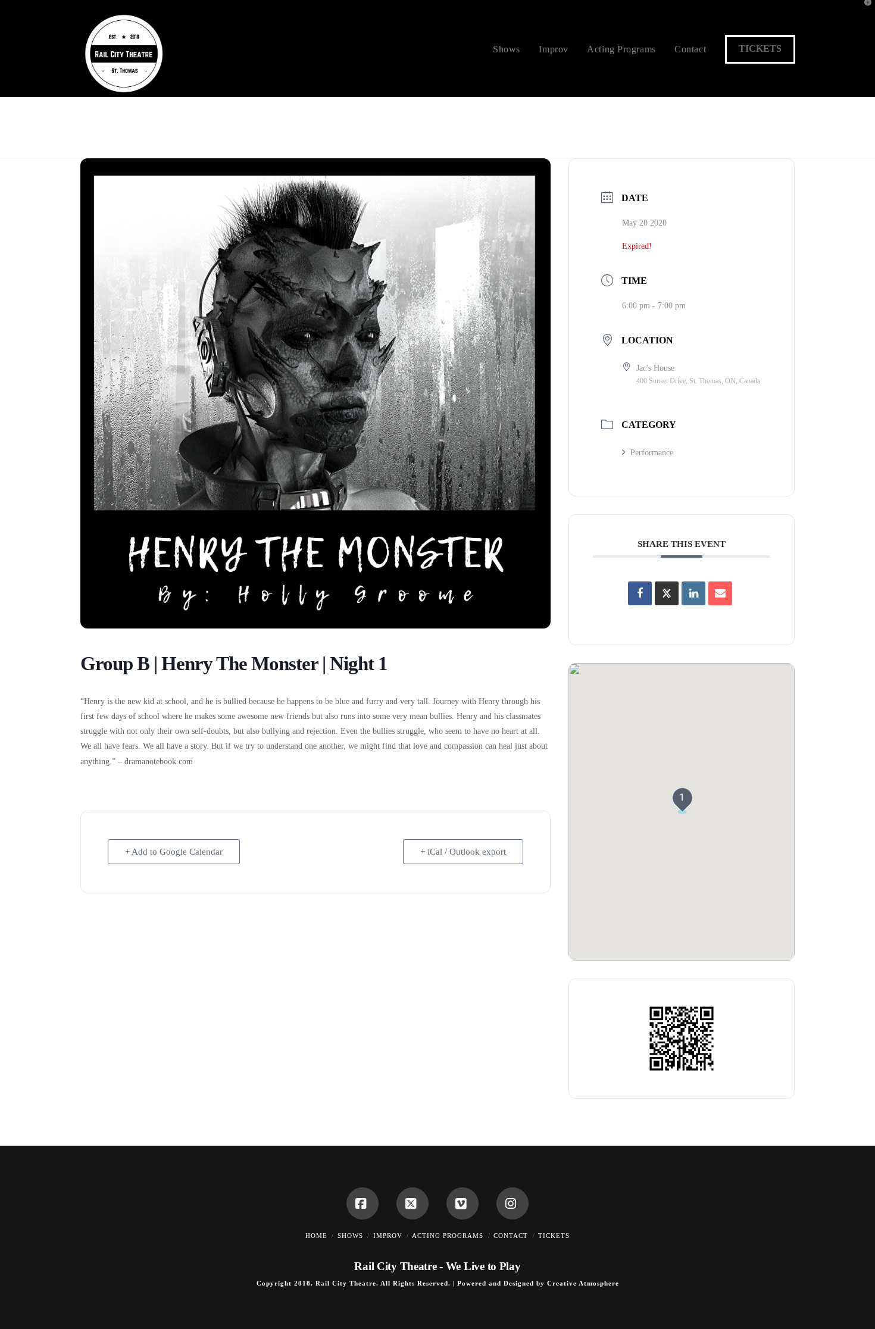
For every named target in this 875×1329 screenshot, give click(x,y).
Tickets (760, 48)
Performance (651, 452)
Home (316, 1235)
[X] (412, 1203)
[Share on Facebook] (640, 593)
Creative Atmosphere (583, 1283)
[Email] (720, 593)
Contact (510, 1235)
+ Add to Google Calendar (174, 851)
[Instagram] (512, 1203)
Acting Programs (447, 1235)
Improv (387, 1235)
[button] (863, 11)
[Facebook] (362, 1203)
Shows (350, 1235)
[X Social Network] (667, 593)
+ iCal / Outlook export (463, 851)
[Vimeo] (462, 1203)
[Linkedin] (693, 593)
